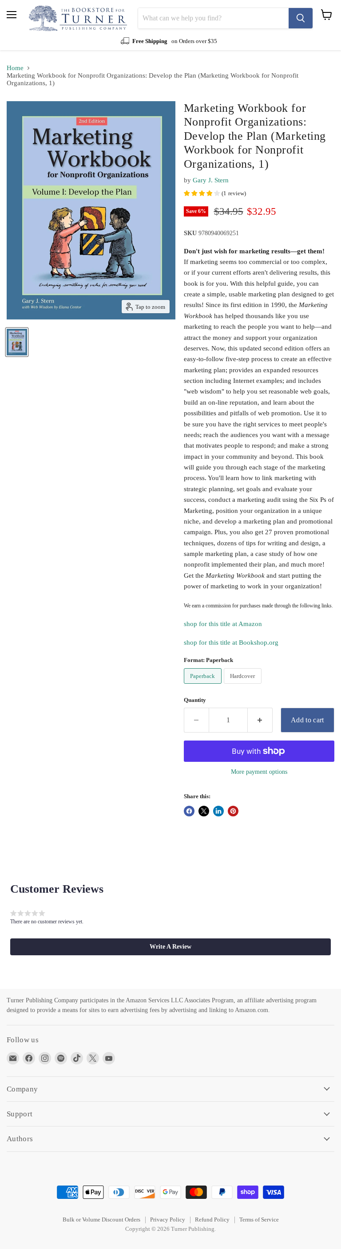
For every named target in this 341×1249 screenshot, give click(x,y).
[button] (170, 946)
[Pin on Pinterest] (233, 811)
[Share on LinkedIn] (218, 811)
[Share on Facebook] (189, 811)
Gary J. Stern (211, 180)
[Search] (301, 18)
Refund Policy (212, 1219)
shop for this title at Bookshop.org (231, 642)
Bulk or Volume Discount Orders (101, 1219)
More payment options (259, 771)
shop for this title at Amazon (223, 623)
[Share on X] (203, 811)
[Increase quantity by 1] (260, 720)
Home (15, 67)
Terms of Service (259, 1219)
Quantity (195, 700)
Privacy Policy (167, 1219)
